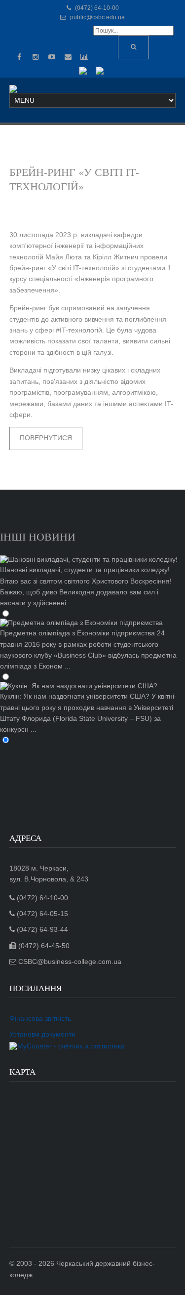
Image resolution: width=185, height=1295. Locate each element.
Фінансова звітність (40, 1018)
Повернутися (46, 438)
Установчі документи (42, 1034)
